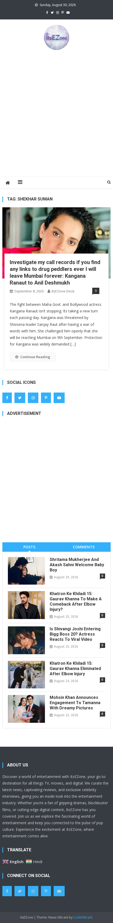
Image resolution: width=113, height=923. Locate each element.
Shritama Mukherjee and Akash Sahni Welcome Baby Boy (77, 565)
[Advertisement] (56, 112)
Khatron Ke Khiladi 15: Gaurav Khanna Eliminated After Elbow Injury (75, 668)
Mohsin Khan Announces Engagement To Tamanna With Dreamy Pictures (75, 702)
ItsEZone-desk (63, 291)
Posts (29, 546)
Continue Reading (35, 356)
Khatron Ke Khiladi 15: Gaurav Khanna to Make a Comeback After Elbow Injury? (76, 601)
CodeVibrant (82, 917)
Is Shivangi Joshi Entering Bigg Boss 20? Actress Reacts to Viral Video (75, 634)
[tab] (29, 546)
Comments (84, 546)
